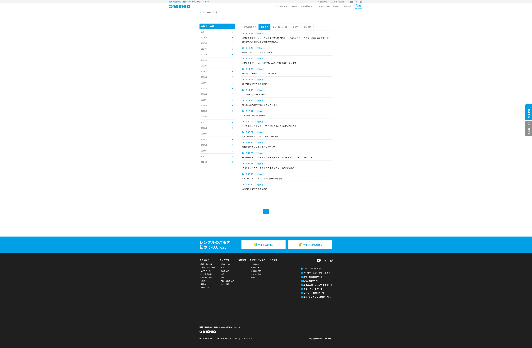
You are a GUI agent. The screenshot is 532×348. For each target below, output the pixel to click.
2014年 (204, 105)
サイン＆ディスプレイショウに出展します (260, 136)
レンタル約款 (256, 274)
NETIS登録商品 (206, 274)
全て (202, 31)
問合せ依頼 (358, 6)
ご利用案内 (255, 264)
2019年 (204, 77)
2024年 (204, 48)
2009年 (204, 133)
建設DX (203, 284)
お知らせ (337, 6)
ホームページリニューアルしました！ (258, 52)
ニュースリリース (280, 27)
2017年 (204, 88)
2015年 (204, 99)
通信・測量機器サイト (313, 276)
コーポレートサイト (312, 268)
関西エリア (225, 277)
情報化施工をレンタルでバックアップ (258, 147)
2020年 (204, 71)
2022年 (204, 60)
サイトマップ (247, 338)
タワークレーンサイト (313, 288)
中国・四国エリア (227, 281)
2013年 (204, 111)
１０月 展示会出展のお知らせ (255, 115)
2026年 (204, 37)
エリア (295, 27)
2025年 (204, 43)
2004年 (204, 162)
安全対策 (203, 281)
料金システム (256, 267)
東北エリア (225, 267)
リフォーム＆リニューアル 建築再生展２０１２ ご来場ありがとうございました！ (277, 157)
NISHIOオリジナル (207, 277)
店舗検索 (294, 6)
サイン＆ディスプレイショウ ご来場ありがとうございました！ (269, 125)
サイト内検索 (339, 1)
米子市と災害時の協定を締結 (254, 84)
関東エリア (225, 271)
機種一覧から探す (207, 264)
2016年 (204, 94)
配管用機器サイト (311, 280)
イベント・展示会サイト (314, 293)
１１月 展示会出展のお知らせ (255, 94)
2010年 (204, 128)
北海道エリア (226, 264)
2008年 (204, 139)
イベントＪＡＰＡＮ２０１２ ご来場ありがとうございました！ (269, 168)
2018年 (204, 82)
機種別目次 (204, 287)
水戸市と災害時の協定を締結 (254, 189)
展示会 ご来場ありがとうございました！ (260, 73)
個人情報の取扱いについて (227, 338)
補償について (256, 277)
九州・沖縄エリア (227, 284)
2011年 (204, 122)
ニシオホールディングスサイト (316, 272)
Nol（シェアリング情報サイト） (317, 297)
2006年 (204, 150)
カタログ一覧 (205, 271)
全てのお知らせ (250, 27)
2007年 (204, 145)
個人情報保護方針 (206, 338)
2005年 (204, 156)
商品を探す (280, 6)
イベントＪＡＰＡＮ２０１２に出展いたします (262, 178)
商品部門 (307, 27)
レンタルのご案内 (322, 6)
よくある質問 (256, 271)
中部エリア (225, 274)
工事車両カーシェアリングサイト (317, 284)
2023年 (204, 54)
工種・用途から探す (207, 267)
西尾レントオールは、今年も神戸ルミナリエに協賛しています (269, 62)
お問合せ (347, 6)
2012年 (204, 116)
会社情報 (323, 1)
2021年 (204, 65)
